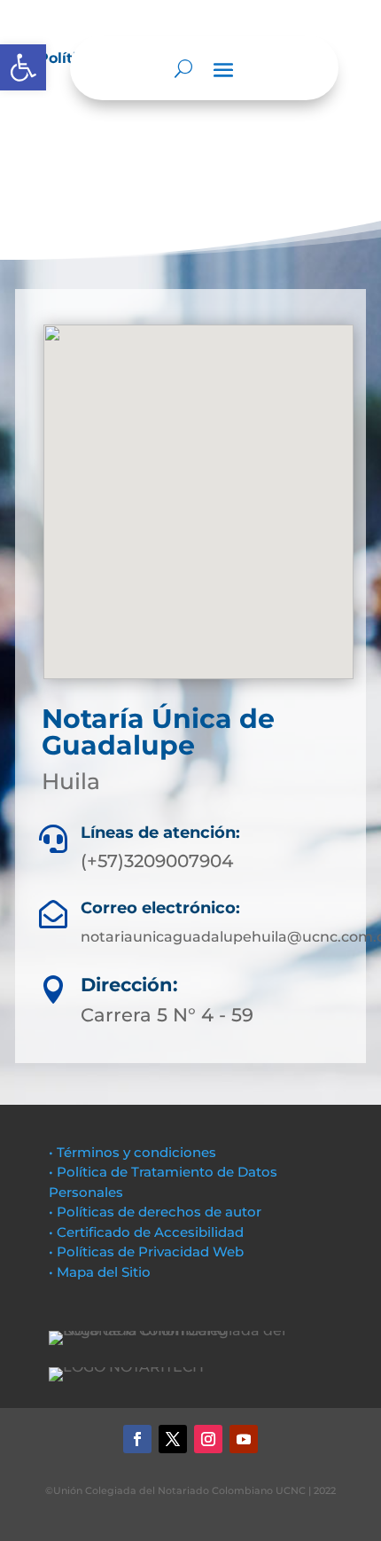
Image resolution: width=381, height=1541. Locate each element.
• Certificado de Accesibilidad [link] (146, 1232)
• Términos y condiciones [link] (132, 1152)
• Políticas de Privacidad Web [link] (146, 1251)
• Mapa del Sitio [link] (101, 1271)
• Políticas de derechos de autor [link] (155, 1211)
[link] (23, 67)
